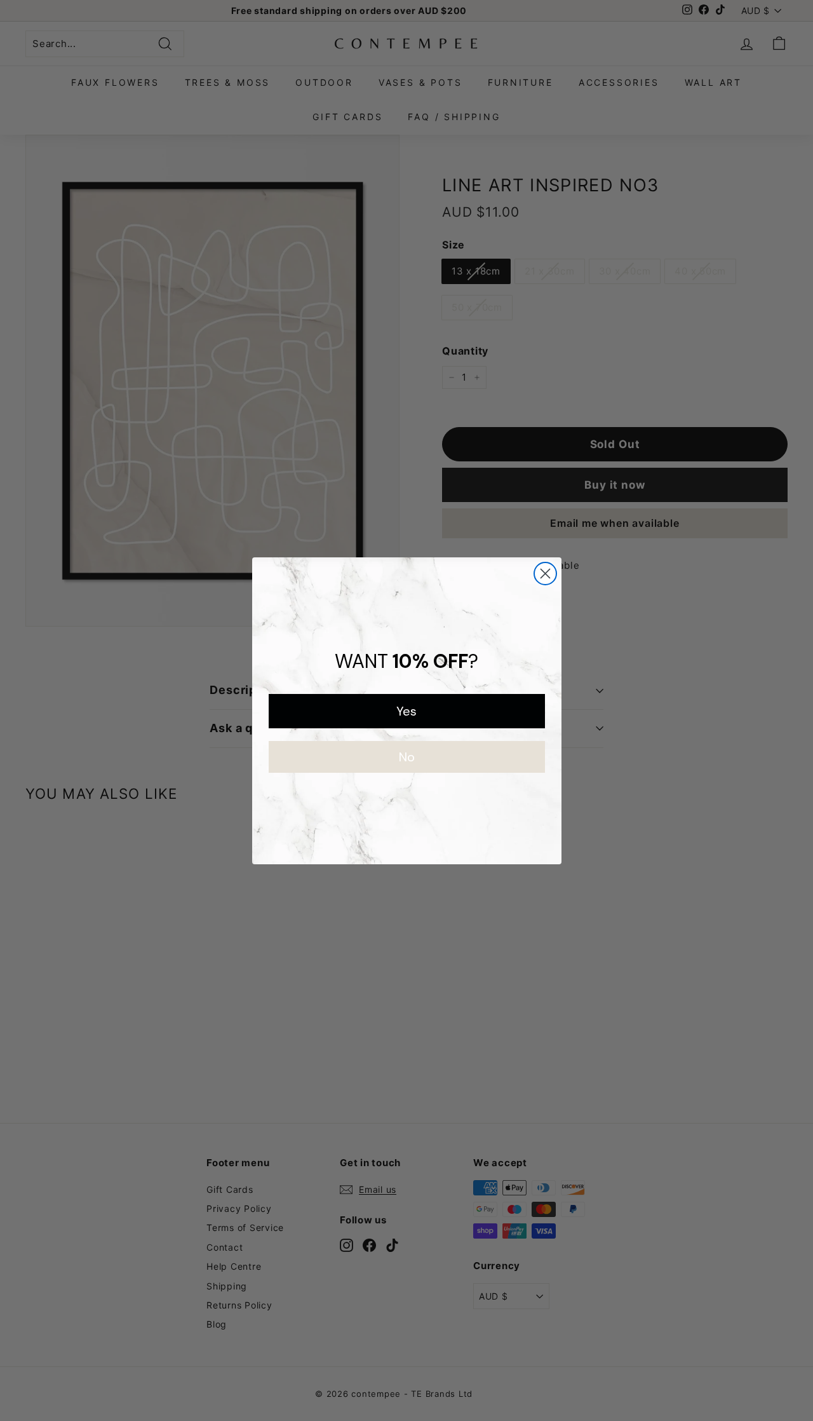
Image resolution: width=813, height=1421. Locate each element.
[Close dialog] (545, 573)
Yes (406, 711)
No (407, 757)
